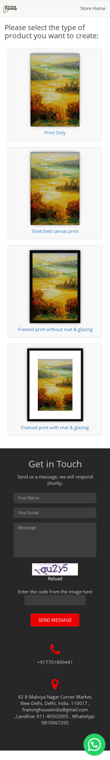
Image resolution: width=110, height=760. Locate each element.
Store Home (92, 8)
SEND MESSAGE (55, 620)
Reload (55, 578)
